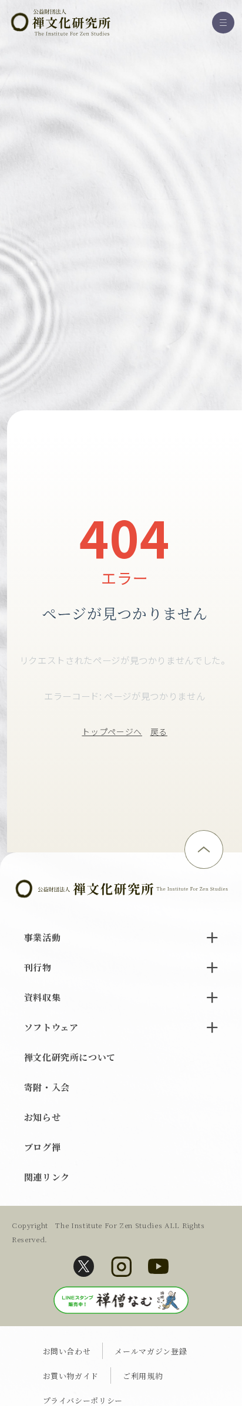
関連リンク (47, 1177)
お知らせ (42, 1117)
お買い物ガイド (71, 1375)
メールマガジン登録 (151, 1351)
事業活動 (42, 937)
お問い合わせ (67, 1351)
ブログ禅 (42, 1147)
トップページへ (112, 731)
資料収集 (42, 997)
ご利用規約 (143, 1375)
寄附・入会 (47, 1087)
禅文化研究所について (70, 1057)
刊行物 (38, 967)
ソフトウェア (51, 1027)
